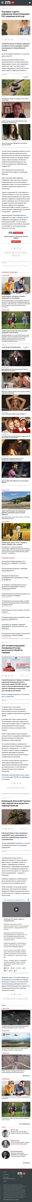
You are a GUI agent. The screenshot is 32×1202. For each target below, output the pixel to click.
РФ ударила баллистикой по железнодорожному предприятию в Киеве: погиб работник (15, 577)
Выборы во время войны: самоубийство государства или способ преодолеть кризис (19, 1154)
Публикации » (6, 1079)
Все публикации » (24, 1124)
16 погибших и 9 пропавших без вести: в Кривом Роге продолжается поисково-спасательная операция (14, 586)
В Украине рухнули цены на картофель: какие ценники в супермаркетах (16, 618)
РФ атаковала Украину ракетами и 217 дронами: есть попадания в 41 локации (14, 562)
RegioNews (16, 54)
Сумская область (14, 787)
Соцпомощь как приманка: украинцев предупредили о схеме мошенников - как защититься (14, 626)
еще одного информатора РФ (18, 217)
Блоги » (4, 1127)
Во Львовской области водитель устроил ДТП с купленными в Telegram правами (16, 634)
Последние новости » (8, 558)
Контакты (6, 1174)
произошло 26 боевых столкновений (13, 982)
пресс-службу (6, 696)
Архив (4, 1181)
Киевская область (9, 252)
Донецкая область (23, 998)
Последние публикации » (10, 272)
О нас (4, 1172)
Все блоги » (26, 1163)
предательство (16, 255)
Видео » (4, 1005)
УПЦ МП (22, 787)
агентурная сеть (22, 252)
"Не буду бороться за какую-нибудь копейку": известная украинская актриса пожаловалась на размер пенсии (16, 602)
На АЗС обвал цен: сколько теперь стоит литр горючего (15, 611)
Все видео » (26, 1075)
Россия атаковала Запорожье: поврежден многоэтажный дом (14, 569)
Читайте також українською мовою (25, 39)
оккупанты (14, 998)
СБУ (16, 252)
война (8, 998)
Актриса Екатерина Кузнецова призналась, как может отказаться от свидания (16, 594)
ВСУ (4, 998)
